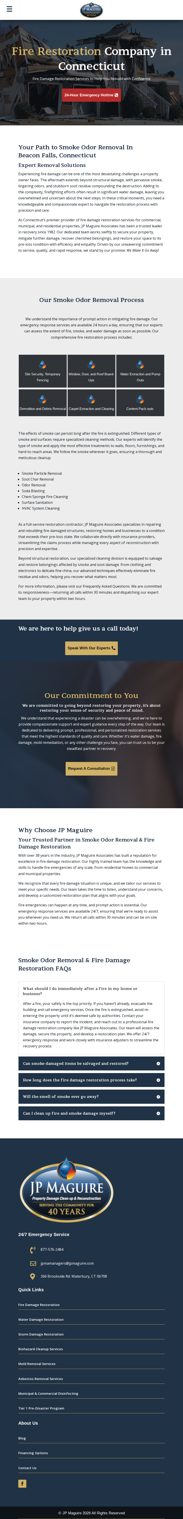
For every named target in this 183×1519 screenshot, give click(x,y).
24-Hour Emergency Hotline (88, 95)
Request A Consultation (89, 768)
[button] (9, 8)
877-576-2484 (52, 1249)
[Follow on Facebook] (22, 1484)
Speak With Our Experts (89, 648)
